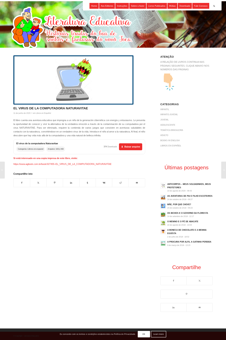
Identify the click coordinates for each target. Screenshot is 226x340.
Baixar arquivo (130, 146)
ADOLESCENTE (167, 125)
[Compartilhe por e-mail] (137, 183)
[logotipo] (72, 27)
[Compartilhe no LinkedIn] (71, 183)
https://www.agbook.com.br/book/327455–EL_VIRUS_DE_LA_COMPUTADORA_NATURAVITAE (62, 164)
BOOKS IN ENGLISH (170, 140)
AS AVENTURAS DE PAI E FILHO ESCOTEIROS (189, 196)
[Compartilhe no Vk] (104, 183)
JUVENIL (164, 120)
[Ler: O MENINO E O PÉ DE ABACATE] (163, 223)
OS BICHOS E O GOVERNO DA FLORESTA (187, 213)
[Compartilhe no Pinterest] (55, 183)
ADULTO (164, 135)
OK (143, 334)
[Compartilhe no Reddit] (120, 183)
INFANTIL (164, 109)
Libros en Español (43, 113)
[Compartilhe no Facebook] (22, 183)
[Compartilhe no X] (38, 183)
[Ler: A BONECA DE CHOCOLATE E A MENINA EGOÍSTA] (163, 231)
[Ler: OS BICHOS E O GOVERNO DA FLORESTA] (163, 214)
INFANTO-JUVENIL (169, 114)
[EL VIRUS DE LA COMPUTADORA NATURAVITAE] (73, 80)
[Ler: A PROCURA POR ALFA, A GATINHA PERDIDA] (163, 243)
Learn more (158, 334)
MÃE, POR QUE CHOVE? (179, 204)
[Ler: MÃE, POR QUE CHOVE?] (163, 206)
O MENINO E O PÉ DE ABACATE (182, 221)
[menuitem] (94, 5)
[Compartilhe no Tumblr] (87, 183)
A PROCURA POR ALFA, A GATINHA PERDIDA (189, 242)
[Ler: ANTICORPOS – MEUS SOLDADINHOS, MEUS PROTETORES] (163, 185)
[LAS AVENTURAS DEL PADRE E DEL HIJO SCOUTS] (2, 170)
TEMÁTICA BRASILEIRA (171, 130)
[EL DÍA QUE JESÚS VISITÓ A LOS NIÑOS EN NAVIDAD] (223, 170)
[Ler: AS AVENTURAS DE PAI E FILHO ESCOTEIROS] (163, 197)
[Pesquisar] (214, 5)
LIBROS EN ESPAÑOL (170, 146)
